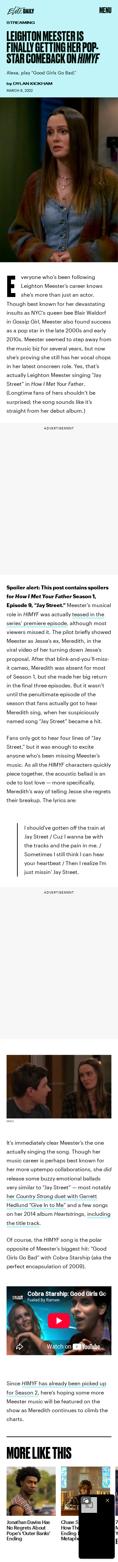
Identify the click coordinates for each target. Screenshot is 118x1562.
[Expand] (86, 1500)
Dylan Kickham (32, 84)
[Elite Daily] (21, 10)
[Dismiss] (107, 1500)
